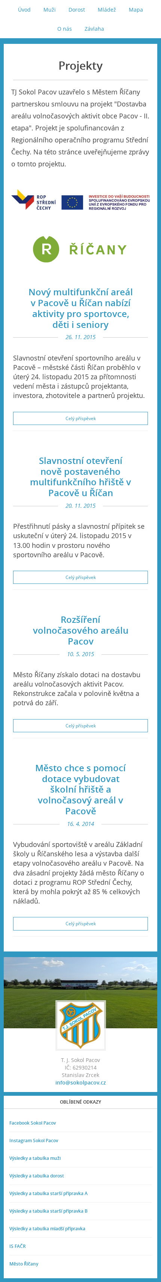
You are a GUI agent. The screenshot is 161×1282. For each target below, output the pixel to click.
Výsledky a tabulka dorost (36, 1176)
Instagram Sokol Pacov (33, 1140)
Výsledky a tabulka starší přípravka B (48, 1211)
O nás (64, 28)
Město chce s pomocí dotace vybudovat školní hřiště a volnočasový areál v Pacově (80, 789)
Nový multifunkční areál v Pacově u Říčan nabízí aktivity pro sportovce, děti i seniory (80, 308)
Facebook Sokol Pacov (32, 1123)
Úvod (24, 9)
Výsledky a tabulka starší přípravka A (48, 1193)
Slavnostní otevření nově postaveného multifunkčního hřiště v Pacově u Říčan (80, 476)
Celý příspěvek (81, 418)
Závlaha (94, 28)
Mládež (107, 9)
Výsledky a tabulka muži (35, 1158)
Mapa (136, 9)
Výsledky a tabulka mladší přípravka (47, 1228)
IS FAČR (17, 1246)
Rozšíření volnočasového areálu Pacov (80, 630)
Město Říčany (23, 1264)
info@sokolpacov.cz (80, 1082)
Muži (49, 9)
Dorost (77, 9)
